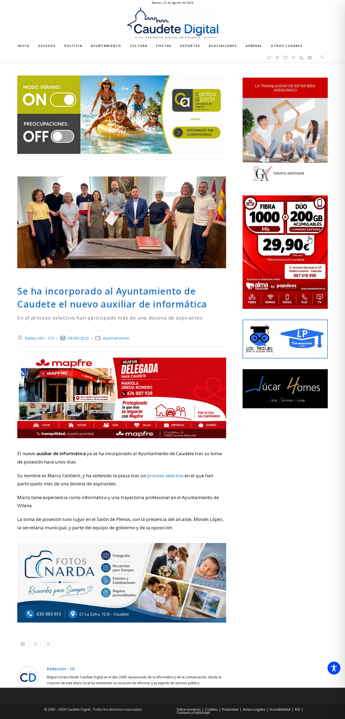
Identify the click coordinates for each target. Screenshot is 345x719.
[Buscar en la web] (322, 57)
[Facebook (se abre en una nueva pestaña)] (277, 57)
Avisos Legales (254, 709)
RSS (297, 709)
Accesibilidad (280, 709)
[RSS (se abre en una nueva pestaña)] (302, 57)
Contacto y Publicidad (193, 712)
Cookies (211, 709)
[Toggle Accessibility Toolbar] (334, 668)
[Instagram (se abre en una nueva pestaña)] (285, 57)
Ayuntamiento (116, 338)
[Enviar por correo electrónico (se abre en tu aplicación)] (310, 57)
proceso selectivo (165, 475)
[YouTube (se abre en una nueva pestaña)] (293, 57)
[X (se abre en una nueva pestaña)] (269, 57)
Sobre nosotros (189, 709)
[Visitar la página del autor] (28, 676)
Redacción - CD (39, 338)
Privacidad (230, 709)
